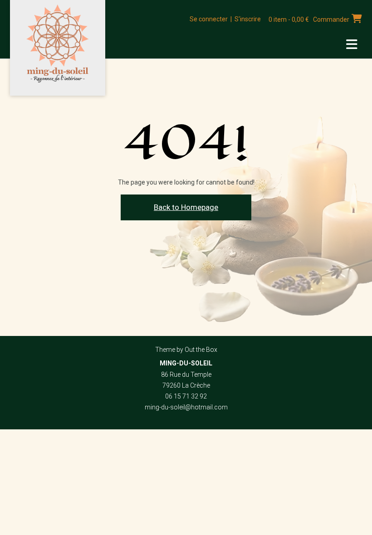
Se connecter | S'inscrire (225, 19)
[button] (352, 44)
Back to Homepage (186, 207)
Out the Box (201, 349)
